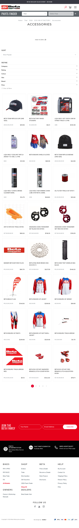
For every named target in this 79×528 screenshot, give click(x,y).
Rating (3, 70)
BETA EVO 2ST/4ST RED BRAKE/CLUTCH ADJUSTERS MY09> (64, 371)
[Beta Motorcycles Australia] (11, 7)
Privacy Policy (62, 483)
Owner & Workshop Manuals (9, 495)
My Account (61, 469)
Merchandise (25, 476)
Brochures (43, 479)
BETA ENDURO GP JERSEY (63, 299)
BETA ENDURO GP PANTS (12, 333)
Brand (3, 81)
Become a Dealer (45, 472)
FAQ (59, 487)
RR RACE (6, 472)
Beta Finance (44, 476)
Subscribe (70, 427)
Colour (3, 74)
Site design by (37, 519)
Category (4, 66)
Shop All (24, 487)
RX (4, 479)
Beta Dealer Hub (26, 494)
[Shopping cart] (70, 7)
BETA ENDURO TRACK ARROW (64, 333)
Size (2, 77)
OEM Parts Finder (27, 483)
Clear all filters (7, 88)
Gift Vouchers (25, 479)
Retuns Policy (62, 479)
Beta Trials (6, 476)
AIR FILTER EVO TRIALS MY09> (14, 227)
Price (3, 85)
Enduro (23, 469)
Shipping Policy (62, 476)
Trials (23, 472)
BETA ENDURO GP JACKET (37, 299)
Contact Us (61, 472)
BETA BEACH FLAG (10, 299)
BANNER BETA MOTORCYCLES (14, 263)
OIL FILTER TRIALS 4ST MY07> (64, 191)
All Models (6, 483)
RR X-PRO (6, 469)
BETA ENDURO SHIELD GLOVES (39, 154)
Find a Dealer (44, 469)
